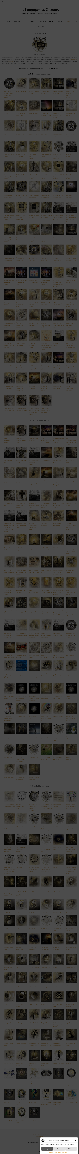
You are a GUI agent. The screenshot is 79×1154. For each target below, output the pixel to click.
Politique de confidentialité (63, 1152)
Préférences (71, 1148)
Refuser (59, 1148)
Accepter (47, 1148)
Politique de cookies (52, 1152)
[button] (76, 1140)
